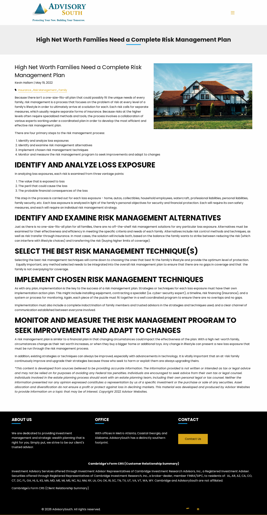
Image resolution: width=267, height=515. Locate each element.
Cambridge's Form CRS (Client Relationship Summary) (50, 488)
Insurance (24, 90)
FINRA (191, 476)
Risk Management (45, 90)
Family (63, 90)
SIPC (200, 476)
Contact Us (193, 439)
